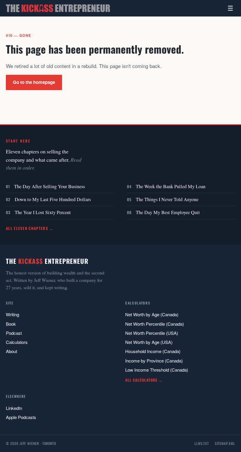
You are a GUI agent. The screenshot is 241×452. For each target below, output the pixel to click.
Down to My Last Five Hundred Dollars (53, 199)
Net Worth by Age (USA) (149, 342)
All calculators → (144, 380)
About (11, 351)
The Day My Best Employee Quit (168, 212)
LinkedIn (14, 408)
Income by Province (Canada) (154, 360)
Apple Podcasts (21, 417)
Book (11, 324)
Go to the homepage (34, 82)
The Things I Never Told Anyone (167, 199)
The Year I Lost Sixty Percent (43, 212)
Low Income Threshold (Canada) (156, 370)
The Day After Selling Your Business (49, 186)
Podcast (14, 333)
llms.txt (202, 443)
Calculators (17, 342)
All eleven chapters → (30, 228)
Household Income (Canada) (152, 351)
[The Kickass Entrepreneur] (58, 8)
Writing (12, 314)
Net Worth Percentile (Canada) (154, 324)
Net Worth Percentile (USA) (151, 333)
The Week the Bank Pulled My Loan (170, 186)
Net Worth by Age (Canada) (151, 314)
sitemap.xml (225, 443)
